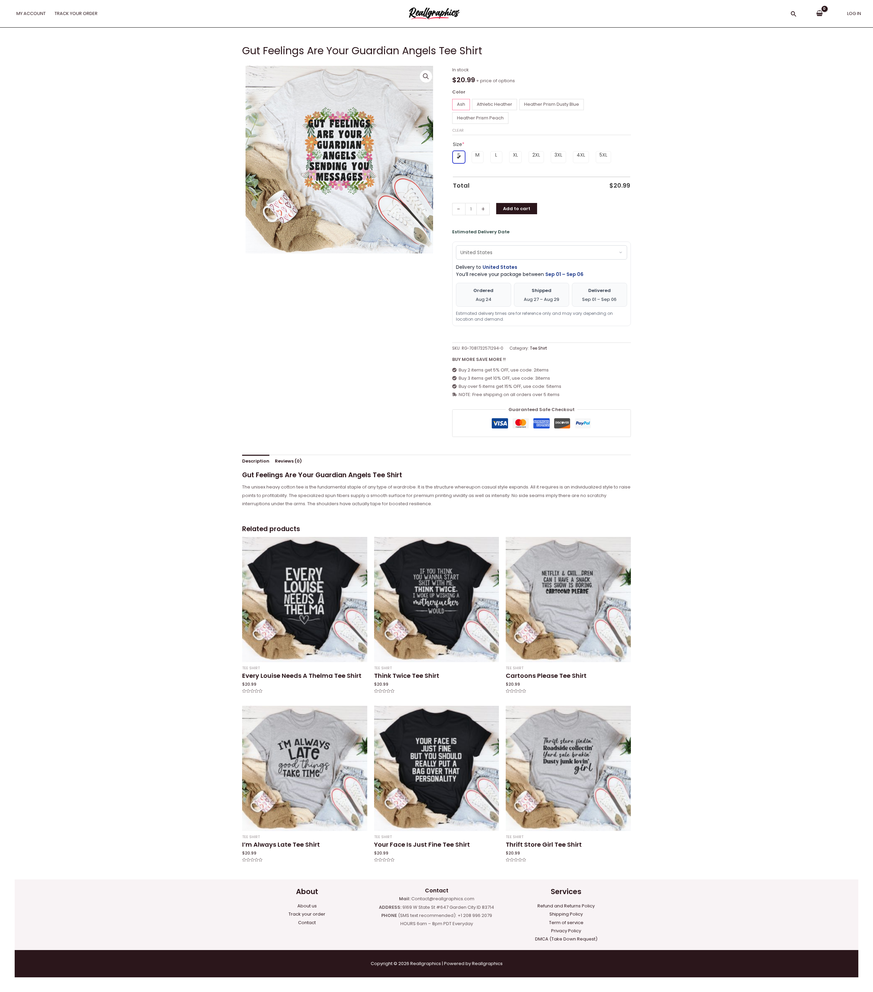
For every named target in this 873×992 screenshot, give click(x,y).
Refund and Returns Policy (566, 906)
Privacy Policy (566, 931)
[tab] (255, 461)
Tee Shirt (538, 348)
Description (255, 461)
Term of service (566, 922)
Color (458, 92)
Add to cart (516, 208)
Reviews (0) (288, 461)
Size (458, 144)
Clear (458, 130)
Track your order (306, 914)
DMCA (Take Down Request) (566, 939)
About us (307, 906)
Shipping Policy (566, 914)
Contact (307, 922)
